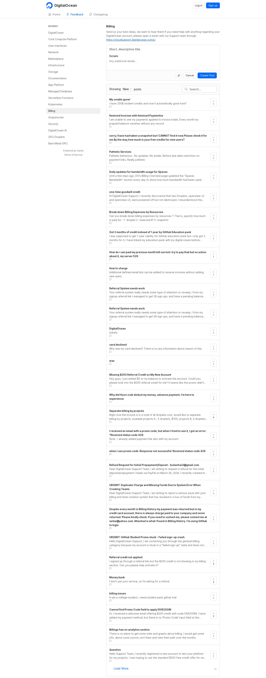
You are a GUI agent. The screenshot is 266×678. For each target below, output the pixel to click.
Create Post (207, 75)
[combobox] (127, 89)
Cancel (189, 75)
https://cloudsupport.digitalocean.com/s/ (130, 39)
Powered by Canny (73, 150)
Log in (198, 5)
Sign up (213, 5)
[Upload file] (179, 75)
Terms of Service (73, 154)
